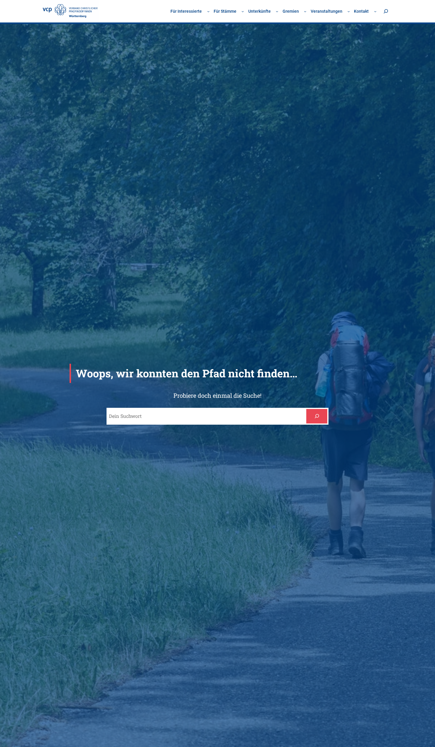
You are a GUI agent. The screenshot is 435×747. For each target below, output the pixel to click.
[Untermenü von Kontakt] (375, 11)
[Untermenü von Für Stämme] (242, 11)
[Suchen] (316, 416)
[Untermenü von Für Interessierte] (208, 11)
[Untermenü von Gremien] (305, 11)
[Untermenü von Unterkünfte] (277, 11)
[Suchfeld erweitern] (385, 11)
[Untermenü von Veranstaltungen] (348, 11)
